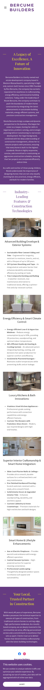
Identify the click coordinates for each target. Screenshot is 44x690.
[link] (22, 7)
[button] (6, 7)
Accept (22, 684)
